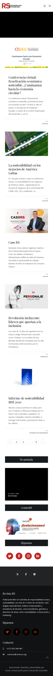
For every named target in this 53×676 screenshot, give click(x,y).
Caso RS (45, 276)
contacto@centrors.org (16, 654)
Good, (8, 670)
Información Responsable (38, 433)
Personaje (44, 356)
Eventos (45, 124)
